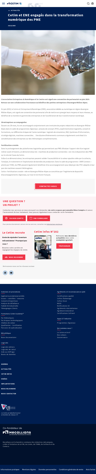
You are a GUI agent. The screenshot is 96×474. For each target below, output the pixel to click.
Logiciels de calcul (8, 349)
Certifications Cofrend (66, 313)
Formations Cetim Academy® (12, 314)
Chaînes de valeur (8, 323)
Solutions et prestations (10, 292)
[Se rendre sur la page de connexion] (92, 3)
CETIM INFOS (6, 374)
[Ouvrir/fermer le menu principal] (3, 3)
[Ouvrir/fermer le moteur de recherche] (88, 3)
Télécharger (64, 246)
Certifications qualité (65, 296)
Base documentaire (8, 337)
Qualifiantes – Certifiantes (11, 325)
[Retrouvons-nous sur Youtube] (11, 272)
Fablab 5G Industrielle (9, 306)
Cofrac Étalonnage (64, 298)
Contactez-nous (48, 186)
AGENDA (4, 364)
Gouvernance (62, 337)
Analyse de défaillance (10, 303)
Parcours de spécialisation (11, 328)
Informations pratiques (54, 224)
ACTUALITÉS (6, 369)
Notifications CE (63, 306)
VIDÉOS (4, 379)
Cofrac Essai (62, 301)
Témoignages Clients (9, 308)
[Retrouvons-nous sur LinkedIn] (5, 272)
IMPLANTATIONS (8, 384)
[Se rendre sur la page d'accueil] (14, 4)
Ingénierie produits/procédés (12, 296)
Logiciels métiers (8, 347)
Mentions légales (29, 469)
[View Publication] (43, 247)
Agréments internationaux (67, 308)
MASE (59, 303)
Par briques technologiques (12, 320)
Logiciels (4, 343)
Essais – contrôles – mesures (12, 298)
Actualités (15, 10)
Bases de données (8, 354)
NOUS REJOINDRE (8, 389)
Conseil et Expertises (9, 301)
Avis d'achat (90, 469)
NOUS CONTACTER (8, 394)
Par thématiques (7, 318)
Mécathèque (6, 333)
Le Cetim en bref (63, 332)
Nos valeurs (61, 335)
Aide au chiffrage (8, 352)
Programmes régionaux (66, 323)
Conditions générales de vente (71, 469)
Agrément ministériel (65, 311)
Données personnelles (47, 469)
